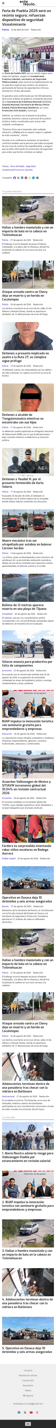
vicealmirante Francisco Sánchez (17, 170)
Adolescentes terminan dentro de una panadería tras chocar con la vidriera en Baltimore (25, 1088)
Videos (28, 1390)
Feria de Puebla (17, 166)
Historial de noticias (28, 1375)
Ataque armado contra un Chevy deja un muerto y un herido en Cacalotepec (24, 296)
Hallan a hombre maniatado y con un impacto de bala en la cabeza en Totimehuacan (27, 231)
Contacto (28, 1370)
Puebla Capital (8, 858)
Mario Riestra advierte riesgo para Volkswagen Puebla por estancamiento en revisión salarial (27, 1157)
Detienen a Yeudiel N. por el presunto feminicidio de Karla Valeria (22, 483)
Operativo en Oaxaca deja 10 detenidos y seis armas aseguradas (27, 899)
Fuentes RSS (28, 1380)
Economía (7, 670)
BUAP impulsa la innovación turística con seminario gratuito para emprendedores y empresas (27, 725)
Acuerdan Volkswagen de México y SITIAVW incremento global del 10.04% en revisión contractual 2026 (26, 787)
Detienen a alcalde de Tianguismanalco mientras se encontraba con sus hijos (22, 418)
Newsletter (28, 1385)
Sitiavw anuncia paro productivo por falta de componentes (27, 664)
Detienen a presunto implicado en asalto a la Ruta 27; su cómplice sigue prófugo (25, 357)
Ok (28, 1424)
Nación (5, 906)
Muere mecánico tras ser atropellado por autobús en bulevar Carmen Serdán (27, 544)
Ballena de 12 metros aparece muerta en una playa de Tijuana (24, 607)
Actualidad (7, 614)
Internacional (8, 1096)
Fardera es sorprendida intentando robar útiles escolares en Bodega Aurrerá (26, 850)
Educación (7, 734)
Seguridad (31, 166)
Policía (5, 30)
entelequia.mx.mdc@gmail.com (28, 1403)
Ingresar (29, 1395)
